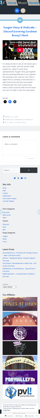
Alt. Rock (9, 122)
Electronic (6, 224)
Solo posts (6, 212)
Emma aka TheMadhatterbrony (19, 119)
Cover (17, 122)
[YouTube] (22, 178)
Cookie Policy (6, 410)
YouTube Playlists (8, 201)
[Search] (28, 170)
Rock (23, 122)
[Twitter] (15, 178)
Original (5, 236)
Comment (31, 158)
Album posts (7, 215)
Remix (5, 239)
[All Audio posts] (20, 20)
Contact (5, 193)
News (4, 217)
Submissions (7, 196)
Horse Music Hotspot (9, 198)
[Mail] (25, 178)
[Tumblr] (18, 178)
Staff (4, 190)
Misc (4, 229)
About (4, 188)
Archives (5, 284)
